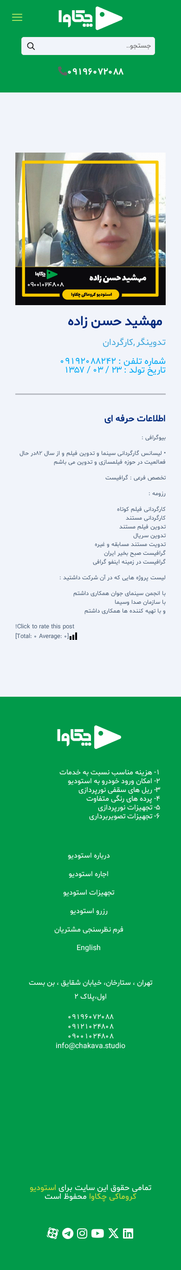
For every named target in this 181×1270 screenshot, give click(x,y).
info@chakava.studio (90, 1046)
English (89, 948)
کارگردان (118, 342)
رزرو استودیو (89, 911)
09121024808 (91, 1027)
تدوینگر (151, 342)
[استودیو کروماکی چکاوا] (90, 18)
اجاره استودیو (89, 874)
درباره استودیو (89, 856)
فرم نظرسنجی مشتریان (88, 930)
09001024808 (91, 1036)
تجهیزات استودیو (88, 893)
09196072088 (95, 72)
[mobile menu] (17, 18)
